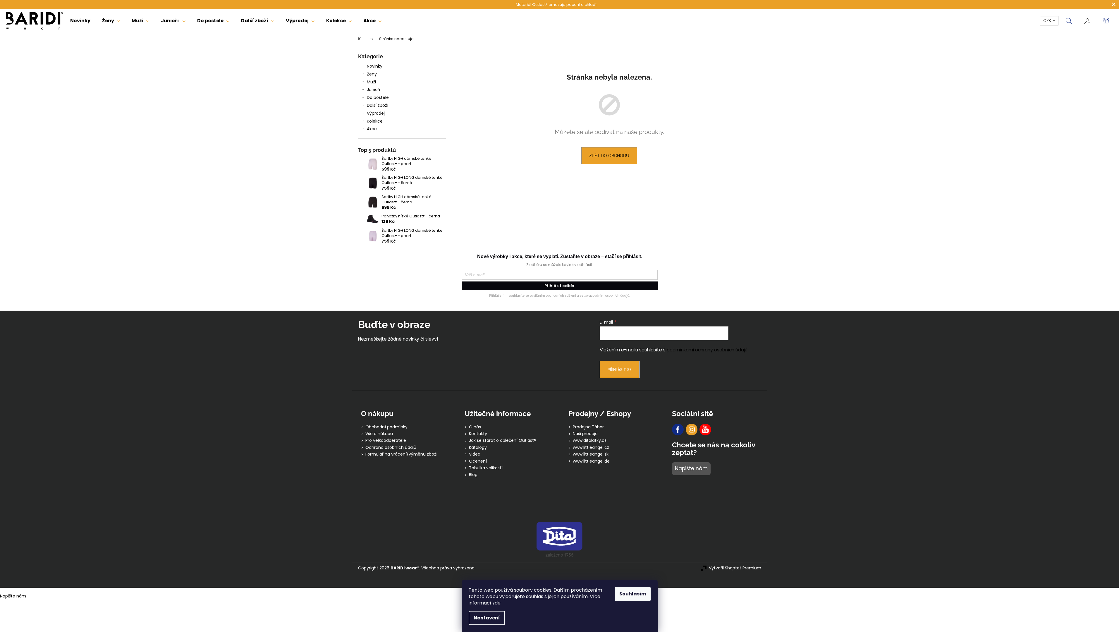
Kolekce (375, 121)
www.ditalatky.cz (589, 440)
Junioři (373, 89)
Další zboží (377, 105)
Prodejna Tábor (588, 427)
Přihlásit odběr (559, 285)
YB (705, 429)
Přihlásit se (620, 369)
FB (678, 429)
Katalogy (478, 447)
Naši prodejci (586, 434)
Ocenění (478, 461)
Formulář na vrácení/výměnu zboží (401, 454)
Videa (474, 454)
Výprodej (376, 113)
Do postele (378, 97)
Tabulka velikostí (486, 468)
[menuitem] (80, 20)
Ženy (372, 74)
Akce (372, 129)
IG (691, 429)
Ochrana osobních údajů (390, 447)
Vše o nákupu (379, 434)
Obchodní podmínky (386, 427)
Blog (473, 475)
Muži (371, 82)
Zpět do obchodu (609, 155)
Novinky (374, 66)
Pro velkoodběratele (385, 440)
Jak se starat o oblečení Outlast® (502, 440)
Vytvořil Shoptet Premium (735, 568)
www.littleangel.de (591, 461)
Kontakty (478, 434)
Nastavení (487, 617)
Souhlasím (632, 593)
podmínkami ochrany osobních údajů (707, 350)
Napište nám (691, 468)
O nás (475, 427)
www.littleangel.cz (591, 447)
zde (496, 603)
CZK (1047, 20)
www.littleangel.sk (591, 454)
